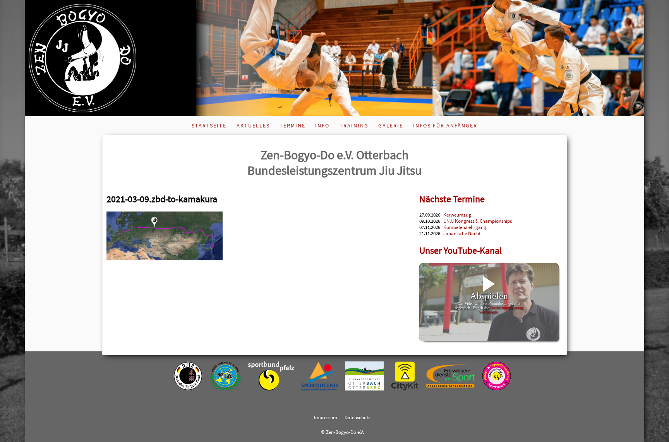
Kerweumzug (457, 215)
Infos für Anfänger (445, 125)
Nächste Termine (452, 199)
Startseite (209, 125)
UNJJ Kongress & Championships (477, 221)
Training (354, 125)
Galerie (390, 125)
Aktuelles (253, 125)
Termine (292, 125)
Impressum (325, 417)
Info (322, 125)
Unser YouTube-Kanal (460, 250)
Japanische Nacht (461, 233)
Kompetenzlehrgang (464, 227)
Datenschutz (358, 417)
